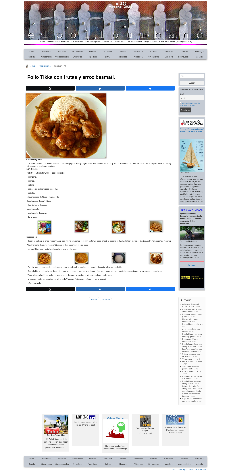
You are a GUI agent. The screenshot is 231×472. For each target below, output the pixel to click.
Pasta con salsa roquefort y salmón (192, 315)
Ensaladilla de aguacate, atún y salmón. (191, 382)
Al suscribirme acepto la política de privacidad (190, 104)
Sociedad (108, 51)
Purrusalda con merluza (192, 325)
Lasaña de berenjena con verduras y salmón (192, 350)
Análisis (199, 56)
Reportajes (92, 56)
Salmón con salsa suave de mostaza (191, 355)
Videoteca (138, 56)
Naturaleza (46, 51)
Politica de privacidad (197, 469)
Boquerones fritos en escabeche (190, 340)
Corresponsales (62, 56)
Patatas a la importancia (192, 372)
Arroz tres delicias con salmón (191, 330)
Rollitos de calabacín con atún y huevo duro (192, 387)
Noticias (92, 51)
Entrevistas (77, 56)
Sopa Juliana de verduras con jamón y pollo (192, 399)
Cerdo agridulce (191, 359)
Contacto (172, 469)
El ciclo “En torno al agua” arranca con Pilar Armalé (192, 130)
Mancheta (169, 56)
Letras (108, 56)
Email (182, 94)
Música (123, 51)
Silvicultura (168, 51)
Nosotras (123, 56)
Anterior (94, 299)
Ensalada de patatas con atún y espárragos (192, 345)
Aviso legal (182, 469)
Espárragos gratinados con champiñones (192, 310)
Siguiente (106, 299)
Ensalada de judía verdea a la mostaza (192, 377)
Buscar (192, 82)
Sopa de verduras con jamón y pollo (190, 367)
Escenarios (138, 51)
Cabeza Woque (115, 418)
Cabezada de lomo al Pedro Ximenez (191, 305)
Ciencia (31, 56)
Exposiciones (77, 51)
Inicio (31, 51)
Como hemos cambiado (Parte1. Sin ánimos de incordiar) (191, 393)
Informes (184, 51)
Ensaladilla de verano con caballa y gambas (192, 335)
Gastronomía (46, 56)
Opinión (153, 51)
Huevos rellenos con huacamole (190, 320)
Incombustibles (184, 56)
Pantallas (62, 51)
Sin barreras (153, 56)
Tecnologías (199, 51)
